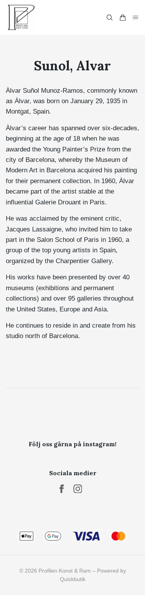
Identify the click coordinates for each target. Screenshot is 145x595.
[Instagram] (77, 488)
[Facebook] (61, 488)
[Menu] (135, 17)
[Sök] (109, 17)
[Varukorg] (122, 17)
